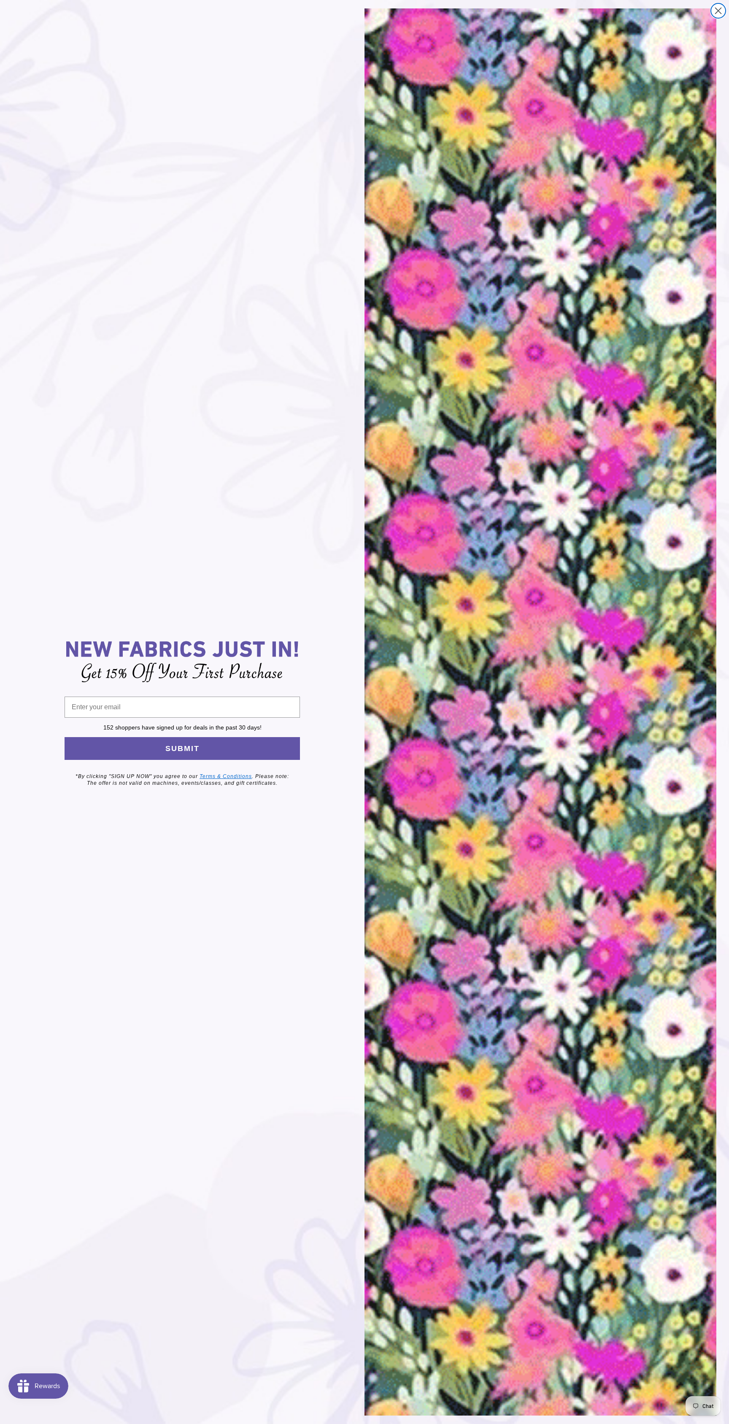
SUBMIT (182, 748)
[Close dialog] (718, 10)
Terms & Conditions (226, 776)
